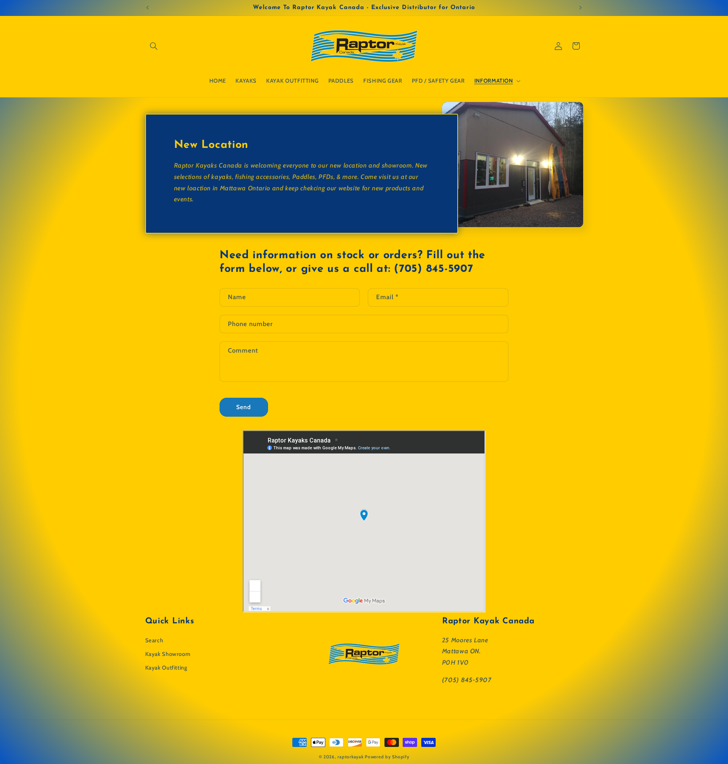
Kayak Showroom (168, 653)
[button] (154, 46)
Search (154, 640)
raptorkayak (350, 756)
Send (243, 407)
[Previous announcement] (147, 7)
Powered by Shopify (387, 756)
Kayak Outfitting (166, 667)
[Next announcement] (580, 7)
